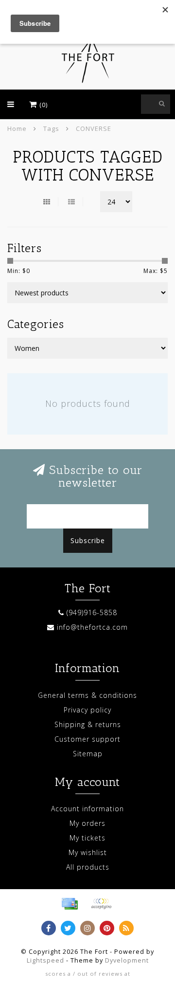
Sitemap (88, 753)
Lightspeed (45, 960)
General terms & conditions (87, 695)
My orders (87, 823)
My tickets (87, 837)
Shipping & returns (87, 724)
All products (87, 867)
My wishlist (88, 852)
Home (17, 128)
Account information (87, 808)
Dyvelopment (127, 960)
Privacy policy (87, 709)
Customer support (87, 739)
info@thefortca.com (92, 627)
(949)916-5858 (92, 612)
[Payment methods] (69, 903)
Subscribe (87, 540)
